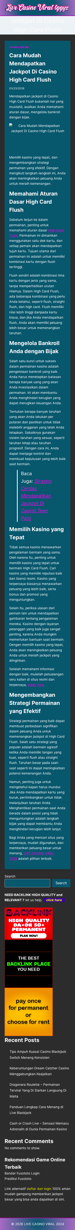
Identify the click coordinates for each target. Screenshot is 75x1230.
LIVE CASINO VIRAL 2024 (44, 1224)
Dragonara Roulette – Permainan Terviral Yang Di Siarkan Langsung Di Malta (38, 1090)
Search (10, 876)
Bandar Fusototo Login (22, 1173)
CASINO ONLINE (19, 47)
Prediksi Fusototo (18, 1179)
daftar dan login (39, 1189)
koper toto (35, 685)
